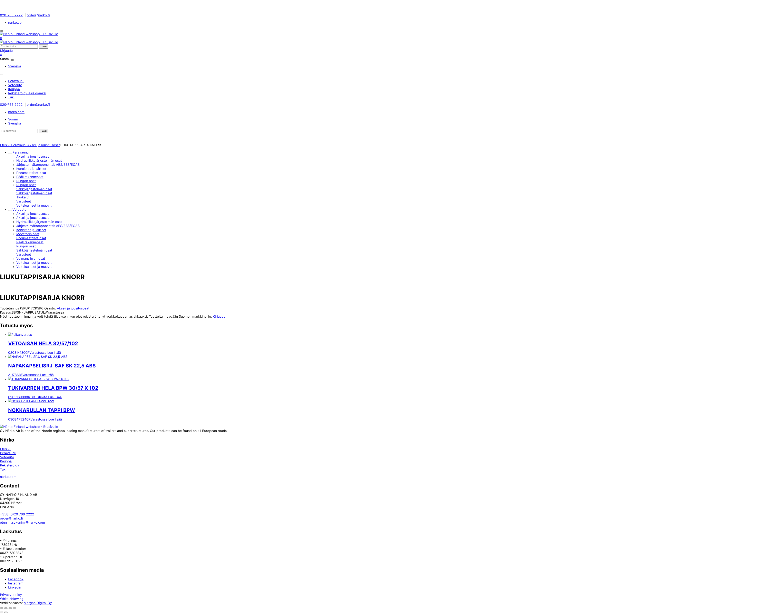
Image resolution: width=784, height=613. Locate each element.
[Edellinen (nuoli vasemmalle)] (1, 612)
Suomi (13, 119)
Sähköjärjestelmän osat (34, 189)
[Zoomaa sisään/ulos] (1, 608)
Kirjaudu (6, 51)
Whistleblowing (11, 599)
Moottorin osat (27, 234)
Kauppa (6, 461)
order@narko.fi (38, 15)
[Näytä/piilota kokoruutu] (6, 608)
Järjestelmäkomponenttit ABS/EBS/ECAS (48, 164)
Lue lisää (54, 352)
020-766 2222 (11, 15)
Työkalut (23, 197)
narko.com (16, 22)
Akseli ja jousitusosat (43, 145)
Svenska (14, 66)
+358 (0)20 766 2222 (17, 514)
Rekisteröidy (9, 465)
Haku (43, 46)
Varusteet (23, 201)
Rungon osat (26, 181)
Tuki (3, 469)
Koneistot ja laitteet (31, 169)
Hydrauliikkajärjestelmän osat (39, 160)
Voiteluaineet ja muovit (34, 205)
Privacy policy (11, 595)
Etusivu (5, 145)
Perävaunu (19, 145)
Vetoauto (19, 209)
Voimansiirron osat (30, 258)
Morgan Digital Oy (38, 603)
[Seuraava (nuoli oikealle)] (6, 612)
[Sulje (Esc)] (14, 608)
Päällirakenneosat (29, 177)
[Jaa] (10, 608)
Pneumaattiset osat (31, 173)
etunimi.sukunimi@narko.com (22, 522)
